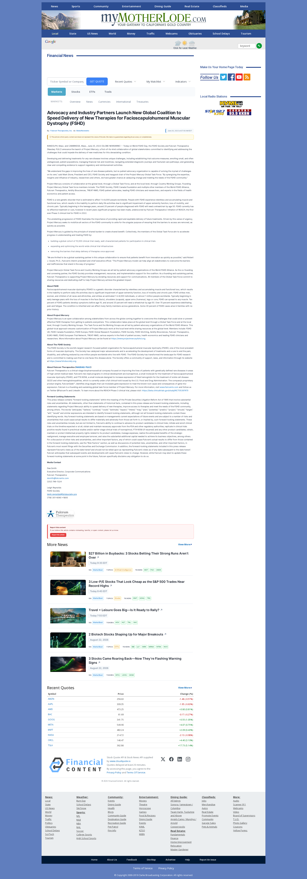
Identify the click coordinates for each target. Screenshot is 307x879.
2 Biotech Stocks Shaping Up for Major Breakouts (128, 634)
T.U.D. (236, 819)
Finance (174, 838)
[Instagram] (188, 765)
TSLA (50, 745)
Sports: (80, 812)
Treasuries (142, 101)
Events (111, 800)
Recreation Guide (117, 823)
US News (92, 33)
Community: (115, 797)
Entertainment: (149, 797)
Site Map (151, 859)
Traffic (150, 33)
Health (111, 808)
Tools (108, 91)
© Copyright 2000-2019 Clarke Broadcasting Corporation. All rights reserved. (153, 875)
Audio (236, 800)
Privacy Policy (114, 772)
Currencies (104, 101)
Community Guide (117, 815)
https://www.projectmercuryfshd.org (128, 338)
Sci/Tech (49, 834)
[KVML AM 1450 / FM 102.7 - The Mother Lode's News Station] (231, 103)
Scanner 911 (239, 804)
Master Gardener (179, 849)
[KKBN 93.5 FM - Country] (239, 111)
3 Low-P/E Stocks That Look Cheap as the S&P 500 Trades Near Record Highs (137, 584)
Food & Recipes (147, 815)
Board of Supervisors (244, 815)
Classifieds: (209, 797)
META (50, 724)
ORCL (50, 740)
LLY (138, 647)
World (112, 33)
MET (146, 570)
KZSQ (142, 830)
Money (131, 33)
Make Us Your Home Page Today (221, 67)
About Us (112, 859)
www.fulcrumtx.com (169, 387)
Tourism (246, 33)
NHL (78, 827)
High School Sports (86, 838)
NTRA (159, 647)
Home (94, 859)
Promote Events (210, 815)
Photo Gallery (240, 823)
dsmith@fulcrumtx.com (58, 478)
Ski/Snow (81, 808)
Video (236, 812)
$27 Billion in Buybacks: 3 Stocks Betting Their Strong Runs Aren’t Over (138, 555)
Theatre (143, 804)
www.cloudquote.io (120, 761)
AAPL (50, 704)
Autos (205, 808)
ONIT (135, 598)
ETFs (92, 91)
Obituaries (195, 33)
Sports (76, 6)
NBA (78, 823)
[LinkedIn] (179, 765)
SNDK (158, 570)
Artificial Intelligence (123, 570)
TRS (148, 598)
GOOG (51, 719)
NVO (166, 647)
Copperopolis (178, 826)
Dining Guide (163, 6)
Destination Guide (117, 819)
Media (244, 6)
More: (236, 797)
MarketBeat (98, 570)
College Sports (84, 834)
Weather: (82, 797)
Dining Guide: (179, 797)
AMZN (51, 698)
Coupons (237, 826)
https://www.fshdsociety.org (62, 361)
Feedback (132, 859)
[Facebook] (171, 765)
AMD (50, 709)
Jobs (204, 800)
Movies (143, 800)
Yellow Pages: (240, 830)
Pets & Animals (209, 826)
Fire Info (112, 830)
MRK (144, 647)
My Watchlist (153, 81)
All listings (176, 800)
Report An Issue (208, 859)
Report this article (58, 535)
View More (184, 544)
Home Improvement (181, 842)
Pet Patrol (113, 826)
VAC (135, 622)
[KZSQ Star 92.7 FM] (213, 111)
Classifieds (220, 6)
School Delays (221, 33)
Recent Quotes (123, 81)
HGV (117, 622)
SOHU (142, 598)
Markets (56, 91)
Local (55, 33)
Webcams (171, 33)
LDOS (124, 675)
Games (142, 812)
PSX (152, 570)
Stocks (75, 91)
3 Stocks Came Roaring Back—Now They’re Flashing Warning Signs (135, 660)
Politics (48, 823)
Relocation (176, 845)
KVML (142, 826)
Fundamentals (178, 834)
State (72, 33)
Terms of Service (143, 868)
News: (49, 797)
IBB (133, 647)
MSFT (50, 729)
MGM (131, 675)
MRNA (151, 647)
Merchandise (208, 804)
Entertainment (131, 6)
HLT (123, 622)
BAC (50, 714)
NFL (78, 816)
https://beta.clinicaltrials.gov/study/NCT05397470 (165, 390)
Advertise (170, 859)
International (123, 101)
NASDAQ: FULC (83, 367)
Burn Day (81, 800)
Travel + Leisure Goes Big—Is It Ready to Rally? (126, 610)
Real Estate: (178, 831)
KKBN (142, 834)
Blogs (111, 812)
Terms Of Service (136, 772)
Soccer (80, 831)
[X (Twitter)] (163, 765)
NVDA (51, 735)
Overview (75, 101)
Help (187, 859)
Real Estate (192, 6)
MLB (78, 819)
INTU (117, 675)
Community (101, 6)
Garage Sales (209, 823)
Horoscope (145, 808)
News (54, 6)
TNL (129, 622)
